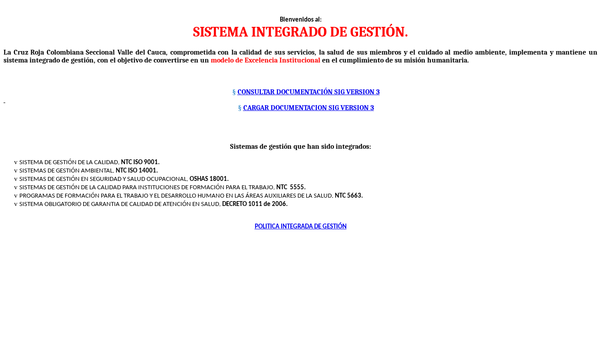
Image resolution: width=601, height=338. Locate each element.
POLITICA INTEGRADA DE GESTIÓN (301, 227)
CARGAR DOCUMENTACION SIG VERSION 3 (308, 108)
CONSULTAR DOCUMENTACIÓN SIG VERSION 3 (309, 92)
